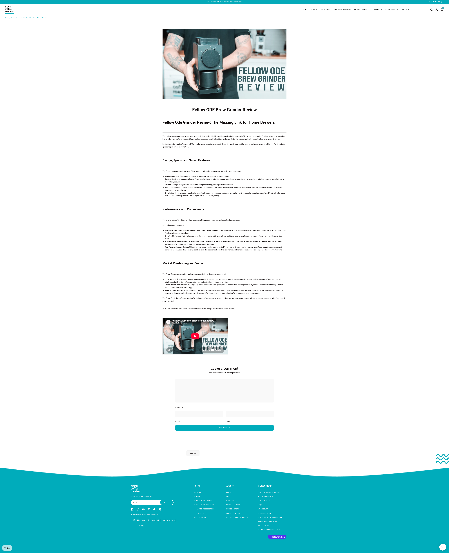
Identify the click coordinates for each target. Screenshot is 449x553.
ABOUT (404, 10)
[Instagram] (138, 509)
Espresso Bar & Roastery (237, 517)
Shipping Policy (264, 513)
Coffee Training (233, 505)
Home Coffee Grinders (204, 505)
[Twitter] (160, 509)
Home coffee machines (204, 501)
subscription (200, 517)
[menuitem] (305, 10)
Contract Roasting (342, 10)
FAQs (260, 505)
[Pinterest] (149, 509)
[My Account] (436, 9)
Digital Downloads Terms (269, 530)
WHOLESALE (325, 10)
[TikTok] (154, 509)
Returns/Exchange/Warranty (271, 517)
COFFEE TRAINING (361, 10)
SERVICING (376, 10)
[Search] (431, 9)
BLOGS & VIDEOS (391, 10)
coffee (197, 496)
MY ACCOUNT (263, 509)
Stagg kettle (222, 139)
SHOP (313, 10)
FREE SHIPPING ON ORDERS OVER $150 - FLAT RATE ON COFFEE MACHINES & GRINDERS (224, 2)
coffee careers (265, 501)
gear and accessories (204, 509)
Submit (167, 502)
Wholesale (231, 501)
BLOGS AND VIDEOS (265, 496)
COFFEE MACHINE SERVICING (269, 492)
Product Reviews (16, 18)
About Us (230, 492)
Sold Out (193, 453)
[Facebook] (132, 509)
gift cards (199, 513)
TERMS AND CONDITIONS (267, 521)
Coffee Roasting (233, 509)
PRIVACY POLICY (264, 525)
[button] (442, 547)
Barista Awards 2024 (235, 513)
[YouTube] (143, 509)
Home (305, 10)
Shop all (198, 492)
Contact (230, 496)
